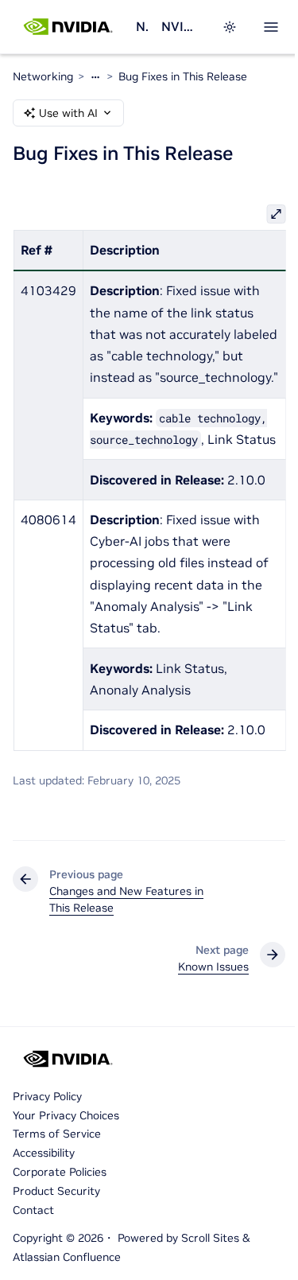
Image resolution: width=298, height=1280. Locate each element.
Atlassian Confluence (67, 1257)
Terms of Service (57, 1133)
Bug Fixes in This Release (182, 76)
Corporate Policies (59, 1172)
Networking (142, 26)
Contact (33, 1210)
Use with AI (68, 113)
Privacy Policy (47, 1096)
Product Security (56, 1191)
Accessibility (44, 1153)
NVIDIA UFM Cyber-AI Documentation (182, 26)
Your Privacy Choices (66, 1115)
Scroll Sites (210, 1238)
